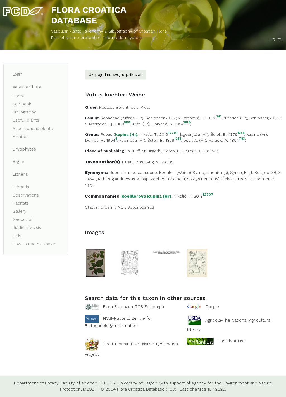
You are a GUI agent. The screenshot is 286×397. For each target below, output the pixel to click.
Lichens (20, 174)
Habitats (21, 203)
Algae (18, 161)
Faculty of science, (79, 383)
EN (280, 39)
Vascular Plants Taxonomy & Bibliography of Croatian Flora (108, 31)
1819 (186, 122)
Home (19, 95)
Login (17, 74)
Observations (26, 195)
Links (18, 235)
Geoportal (22, 219)
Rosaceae (110, 118)
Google (212, 306)
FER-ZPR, (107, 383)
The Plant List (231, 340)
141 (218, 116)
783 (242, 139)
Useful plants (26, 120)
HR (272, 39)
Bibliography (24, 112)
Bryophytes (24, 149)
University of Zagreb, (138, 383)
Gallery (20, 211)
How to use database (34, 243)
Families (20, 136)
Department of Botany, (36, 383)
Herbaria (21, 186)
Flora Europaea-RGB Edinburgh (133, 306)
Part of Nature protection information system (96, 37)
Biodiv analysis (27, 227)
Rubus (106, 134)
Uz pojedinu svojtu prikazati (116, 74)
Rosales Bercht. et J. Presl (124, 107)
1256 (240, 133)
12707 (173, 133)
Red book (22, 103)
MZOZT (90, 389)
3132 (127, 122)
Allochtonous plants (33, 128)
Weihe (167, 161)
